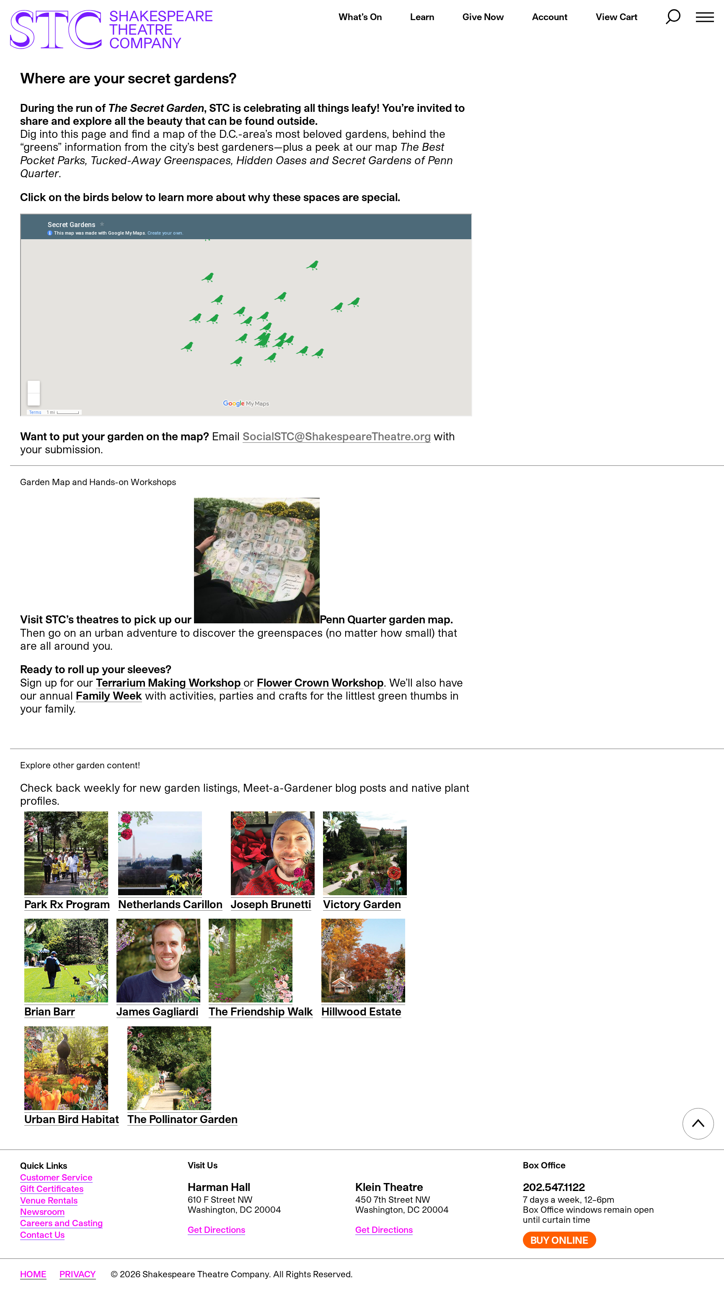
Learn (422, 16)
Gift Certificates (51, 1188)
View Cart (617, 16)
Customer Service (56, 1177)
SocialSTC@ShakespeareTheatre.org (337, 435)
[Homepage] (102, 29)
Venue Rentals (49, 1200)
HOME (33, 1274)
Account (550, 16)
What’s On (360, 16)
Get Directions (216, 1229)
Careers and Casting (61, 1223)
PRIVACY (77, 1274)
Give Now (483, 16)
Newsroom (42, 1211)
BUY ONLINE (559, 1239)
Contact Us (42, 1235)
